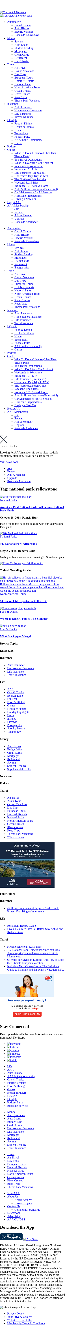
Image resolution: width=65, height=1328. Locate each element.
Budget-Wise (21, 61)
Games (18, 143)
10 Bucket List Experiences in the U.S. (23, 601)
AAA (10, 689)
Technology (21, 133)
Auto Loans (21, 44)
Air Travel (20, 67)
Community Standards (27, 1209)
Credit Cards (21, 54)
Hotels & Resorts (24, 80)
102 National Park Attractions (18, 543)
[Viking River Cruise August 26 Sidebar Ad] (27, 886)
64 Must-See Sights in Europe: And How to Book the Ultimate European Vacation (35, 961)
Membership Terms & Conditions (26, 1323)
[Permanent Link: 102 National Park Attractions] (18, 533)
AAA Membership (18, 205)
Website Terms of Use (19, 1320)
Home (17, 130)
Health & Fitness (24, 126)
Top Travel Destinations (28, 159)
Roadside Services (17, 1105)
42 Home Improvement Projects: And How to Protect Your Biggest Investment (33, 910)
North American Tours (27, 87)
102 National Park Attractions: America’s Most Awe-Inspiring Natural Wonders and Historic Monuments (33, 953)
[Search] (1, 435)
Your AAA (13, 1193)
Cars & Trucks (22, 25)
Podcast (11, 146)
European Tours (23, 77)
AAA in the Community (28, 139)
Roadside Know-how (26, 34)
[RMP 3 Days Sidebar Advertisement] (27, 1018)
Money (11, 38)
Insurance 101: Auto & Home (31, 185)
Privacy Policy (15, 1313)
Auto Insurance (23, 107)
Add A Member (23, 215)
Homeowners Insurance (28, 110)
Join (16, 208)
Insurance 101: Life (25, 169)
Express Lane (15, 695)
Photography (14, 725)
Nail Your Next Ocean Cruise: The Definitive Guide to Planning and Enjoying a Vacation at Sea (35, 968)
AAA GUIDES (16, 1219)
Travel (10, 64)
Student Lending (23, 48)
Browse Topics (23, 1203)
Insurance (12, 103)
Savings (18, 41)
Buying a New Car (25, 198)
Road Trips (20, 97)
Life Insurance (22, 113)
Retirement (20, 57)
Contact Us (13, 1206)
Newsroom (13, 1212)
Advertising (14, 1216)
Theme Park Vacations (27, 100)
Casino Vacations (24, 71)
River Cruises (22, 94)
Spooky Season (16, 728)
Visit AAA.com (9, 462)
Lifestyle (12, 120)
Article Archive (23, 1199)
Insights (11, 718)
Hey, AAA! (14, 202)
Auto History (21, 28)
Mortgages (20, 51)
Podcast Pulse (22, 136)
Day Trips (20, 74)
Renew (18, 212)
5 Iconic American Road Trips (24, 946)
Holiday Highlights (18, 712)
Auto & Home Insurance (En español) (36, 189)
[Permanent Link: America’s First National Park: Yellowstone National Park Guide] (16, 496)
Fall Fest (12, 698)
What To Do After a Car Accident (33, 162)
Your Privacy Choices (19, 1316)
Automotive (14, 21)
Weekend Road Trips (26, 182)
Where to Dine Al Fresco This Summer (23, 618)
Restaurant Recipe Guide (21, 925)
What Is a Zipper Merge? (15, 636)
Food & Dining (23, 123)
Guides (11, 149)
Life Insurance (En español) (30, 172)
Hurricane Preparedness (28, 195)
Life (9, 1066)
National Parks (22, 84)
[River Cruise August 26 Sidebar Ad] (21, 563)
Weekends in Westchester (28, 166)
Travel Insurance (23, 116)
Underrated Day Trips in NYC (31, 176)
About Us (12, 1196)
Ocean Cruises (22, 90)
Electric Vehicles (23, 31)
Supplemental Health (19, 769)
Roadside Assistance (26, 221)
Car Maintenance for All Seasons (33, 192)
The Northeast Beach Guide (30, 179)
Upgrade (19, 218)
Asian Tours (14, 801)
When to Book (15, 837)
